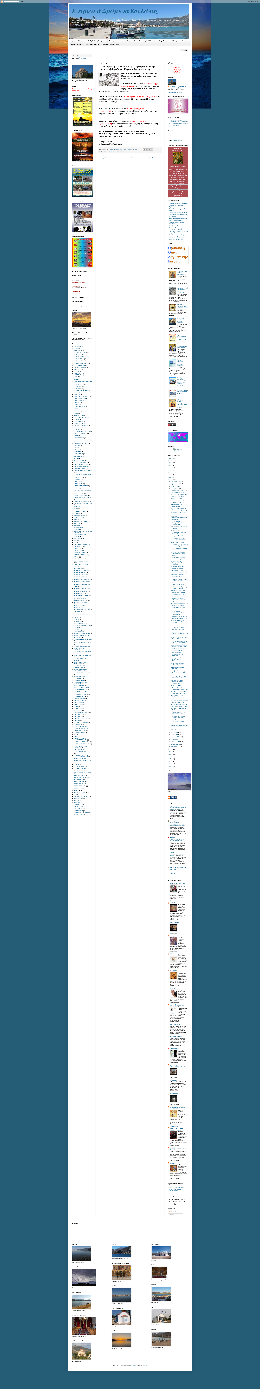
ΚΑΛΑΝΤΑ (76, 540)
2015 (171, 477)
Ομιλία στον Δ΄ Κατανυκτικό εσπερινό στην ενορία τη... (178, 513)
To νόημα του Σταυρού (177, 536)
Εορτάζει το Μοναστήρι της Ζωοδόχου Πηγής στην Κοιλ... (178, 672)
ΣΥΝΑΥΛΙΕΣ (77, 764)
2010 (171, 465)
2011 (171, 467)
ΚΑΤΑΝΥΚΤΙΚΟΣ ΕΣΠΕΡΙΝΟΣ (82, 544)
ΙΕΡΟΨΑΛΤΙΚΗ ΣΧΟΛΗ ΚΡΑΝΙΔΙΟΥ (80, 535)
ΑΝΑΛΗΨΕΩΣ (77, 389)
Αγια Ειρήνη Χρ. (78, 350)
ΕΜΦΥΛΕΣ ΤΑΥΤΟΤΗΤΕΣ (80, 462)
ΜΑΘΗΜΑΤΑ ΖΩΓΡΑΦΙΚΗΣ (81, 577)
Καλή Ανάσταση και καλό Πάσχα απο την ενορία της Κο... (178, 721)
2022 (171, 761)
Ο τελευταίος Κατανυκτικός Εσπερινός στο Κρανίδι (178, 591)
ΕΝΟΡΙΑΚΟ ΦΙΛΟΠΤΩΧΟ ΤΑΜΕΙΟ (83, 474)
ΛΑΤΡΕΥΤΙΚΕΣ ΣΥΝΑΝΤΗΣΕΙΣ (82, 561)
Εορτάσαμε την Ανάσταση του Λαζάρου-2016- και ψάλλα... (179, 638)
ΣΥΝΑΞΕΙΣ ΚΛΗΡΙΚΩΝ (80, 759)
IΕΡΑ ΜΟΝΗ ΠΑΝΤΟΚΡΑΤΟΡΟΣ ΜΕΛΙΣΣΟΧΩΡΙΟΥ (178, 1190)
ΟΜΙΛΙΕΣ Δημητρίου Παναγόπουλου (79, 630)
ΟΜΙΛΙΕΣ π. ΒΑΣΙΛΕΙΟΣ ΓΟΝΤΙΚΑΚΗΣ (80, 659)
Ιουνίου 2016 (174, 732)
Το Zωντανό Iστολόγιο (176, 1036)
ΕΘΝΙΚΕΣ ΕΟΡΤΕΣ (79, 438)
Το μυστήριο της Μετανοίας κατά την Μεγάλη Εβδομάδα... (178, 659)
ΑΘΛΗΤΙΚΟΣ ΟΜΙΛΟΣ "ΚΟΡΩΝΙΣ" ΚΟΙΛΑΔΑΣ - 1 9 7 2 (178, 124)
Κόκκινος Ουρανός (175, 1048)
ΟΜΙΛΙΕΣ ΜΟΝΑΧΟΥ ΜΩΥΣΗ (82, 646)
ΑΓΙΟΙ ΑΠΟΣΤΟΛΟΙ (79, 359)
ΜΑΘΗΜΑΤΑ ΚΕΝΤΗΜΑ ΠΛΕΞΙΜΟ (83, 581)
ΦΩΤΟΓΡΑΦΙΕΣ (78, 802)
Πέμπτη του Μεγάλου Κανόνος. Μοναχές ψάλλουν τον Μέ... (179, 549)
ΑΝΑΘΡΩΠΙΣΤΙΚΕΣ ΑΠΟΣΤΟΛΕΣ (83, 381)
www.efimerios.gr (175, 1024)
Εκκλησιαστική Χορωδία (110, 44)
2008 (171, 460)
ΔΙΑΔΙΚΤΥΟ (77, 429)
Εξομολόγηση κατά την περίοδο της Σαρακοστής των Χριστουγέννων (182, 290)
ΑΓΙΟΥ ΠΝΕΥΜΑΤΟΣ (79, 365)
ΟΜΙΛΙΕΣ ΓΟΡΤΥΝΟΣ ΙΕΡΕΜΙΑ (82, 633)
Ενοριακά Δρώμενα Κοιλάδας (115, 10)
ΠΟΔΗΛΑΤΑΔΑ (78, 724)
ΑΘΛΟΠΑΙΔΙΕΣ (78, 369)
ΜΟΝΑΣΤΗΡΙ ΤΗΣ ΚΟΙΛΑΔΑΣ (82, 610)
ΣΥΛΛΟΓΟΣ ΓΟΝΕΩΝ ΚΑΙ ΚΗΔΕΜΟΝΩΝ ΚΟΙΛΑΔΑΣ (81, 756)
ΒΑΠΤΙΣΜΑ (77, 405)
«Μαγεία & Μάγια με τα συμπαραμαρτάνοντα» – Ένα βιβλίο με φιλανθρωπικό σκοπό (177, 824)
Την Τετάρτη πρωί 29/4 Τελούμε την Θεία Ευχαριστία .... (182, 346)
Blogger (144, 1366)
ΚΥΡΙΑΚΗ (76, 557)
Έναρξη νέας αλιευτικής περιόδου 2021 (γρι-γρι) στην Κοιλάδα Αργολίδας (181, 381)
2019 (171, 754)
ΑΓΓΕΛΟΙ (76, 348)
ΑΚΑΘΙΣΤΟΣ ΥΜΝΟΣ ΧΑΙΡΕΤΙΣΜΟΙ (79, 374)
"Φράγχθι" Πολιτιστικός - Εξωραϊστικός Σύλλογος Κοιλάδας (178, 120)
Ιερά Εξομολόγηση (161, 41)
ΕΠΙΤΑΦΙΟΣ (77, 488)
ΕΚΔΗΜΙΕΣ (77, 445)
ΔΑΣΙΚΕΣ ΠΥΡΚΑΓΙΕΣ (80, 423)
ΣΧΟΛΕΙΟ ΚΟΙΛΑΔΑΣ (79, 766)
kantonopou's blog (175, 1080)
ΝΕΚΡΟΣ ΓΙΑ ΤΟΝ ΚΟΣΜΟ (177, 883)
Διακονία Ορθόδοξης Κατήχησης (94, 41)
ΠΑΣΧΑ (76, 706)
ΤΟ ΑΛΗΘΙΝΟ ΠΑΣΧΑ (176, 685)
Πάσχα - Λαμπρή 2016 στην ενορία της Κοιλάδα (178, 677)
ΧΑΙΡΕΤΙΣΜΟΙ (77, 804)
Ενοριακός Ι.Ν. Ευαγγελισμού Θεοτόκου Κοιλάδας (178, 87)
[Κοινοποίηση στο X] (148, 149)
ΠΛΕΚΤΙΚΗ (77, 720)
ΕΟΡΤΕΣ (76, 482)
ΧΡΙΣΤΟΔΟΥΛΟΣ (78, 809)
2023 (171, 763)
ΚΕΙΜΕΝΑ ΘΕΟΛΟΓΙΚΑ (80, 553)
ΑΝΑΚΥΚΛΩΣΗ (78, 386)
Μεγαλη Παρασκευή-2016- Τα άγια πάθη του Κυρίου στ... (179, 705)
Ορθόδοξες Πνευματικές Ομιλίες (177, 235)
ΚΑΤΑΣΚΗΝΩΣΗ (78, 546)
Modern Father (174, 1093)
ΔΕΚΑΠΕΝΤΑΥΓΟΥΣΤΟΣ (80, 425)
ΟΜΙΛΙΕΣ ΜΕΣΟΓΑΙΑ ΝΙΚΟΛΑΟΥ (82, 642)
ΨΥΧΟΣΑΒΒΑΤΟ (78, 815)
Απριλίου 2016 (175, 488)
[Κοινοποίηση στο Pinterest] (152, 149)
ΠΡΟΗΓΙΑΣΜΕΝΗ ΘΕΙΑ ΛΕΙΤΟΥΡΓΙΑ (80, 746)
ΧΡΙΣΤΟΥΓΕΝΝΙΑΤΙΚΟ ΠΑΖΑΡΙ (82, 813)
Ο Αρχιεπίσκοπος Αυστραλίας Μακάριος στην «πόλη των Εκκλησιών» (177, 841)
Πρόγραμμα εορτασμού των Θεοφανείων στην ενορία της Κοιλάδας (182, 363)
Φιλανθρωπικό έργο (178, 41)
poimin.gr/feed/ (174, 821)
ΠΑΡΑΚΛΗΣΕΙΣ (78, 704)
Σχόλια (172, 1214)
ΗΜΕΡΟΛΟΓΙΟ (78, 517)
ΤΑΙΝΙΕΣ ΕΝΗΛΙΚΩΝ (79, 775)
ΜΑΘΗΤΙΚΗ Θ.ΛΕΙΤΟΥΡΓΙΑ (81, 592)
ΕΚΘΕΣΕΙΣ (77, 450)
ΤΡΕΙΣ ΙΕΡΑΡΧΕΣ (78, 788)
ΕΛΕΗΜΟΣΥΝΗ (78, 456)
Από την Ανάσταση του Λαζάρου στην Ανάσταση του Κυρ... (179, 633)
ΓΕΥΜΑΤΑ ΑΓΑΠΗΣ (79, 415)
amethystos (173, 936)
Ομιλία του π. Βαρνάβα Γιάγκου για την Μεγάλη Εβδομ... (179, 701)
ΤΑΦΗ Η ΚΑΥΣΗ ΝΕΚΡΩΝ (81, 777)
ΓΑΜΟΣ (76, 413)
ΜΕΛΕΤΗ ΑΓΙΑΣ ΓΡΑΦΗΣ (80, 600)
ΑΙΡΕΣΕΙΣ (76, 371)
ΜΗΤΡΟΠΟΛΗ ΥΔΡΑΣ (80, 605)
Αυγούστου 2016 (175, 737)
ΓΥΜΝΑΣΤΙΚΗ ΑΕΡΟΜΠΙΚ (81, 417)
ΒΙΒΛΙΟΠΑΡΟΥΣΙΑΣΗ (79, 407)
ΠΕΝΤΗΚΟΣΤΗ (78, 716)
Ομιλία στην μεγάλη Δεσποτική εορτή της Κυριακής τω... (179, 641)
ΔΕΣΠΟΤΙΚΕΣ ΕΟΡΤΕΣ (80, 427)
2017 (171, 749)
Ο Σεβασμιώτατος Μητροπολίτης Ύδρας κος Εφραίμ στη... (178, 532)
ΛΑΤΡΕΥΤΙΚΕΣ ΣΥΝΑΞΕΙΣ (81, 564)
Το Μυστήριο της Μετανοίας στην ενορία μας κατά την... (179, 608)
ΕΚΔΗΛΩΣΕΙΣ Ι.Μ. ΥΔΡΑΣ (81, 443)
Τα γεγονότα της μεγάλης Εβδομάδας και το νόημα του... (178, 600)
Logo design (177, 451)
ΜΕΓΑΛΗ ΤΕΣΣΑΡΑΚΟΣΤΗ (81, 596)
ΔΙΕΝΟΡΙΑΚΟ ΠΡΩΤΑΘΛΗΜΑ (82, 432)
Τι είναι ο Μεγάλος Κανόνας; (178, 542)
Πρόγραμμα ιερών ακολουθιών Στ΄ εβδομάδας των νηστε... (179, 595)
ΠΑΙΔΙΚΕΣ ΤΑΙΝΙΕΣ (79, 700)
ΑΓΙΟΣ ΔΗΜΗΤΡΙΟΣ (79, 361)
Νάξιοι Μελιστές (174, 954)
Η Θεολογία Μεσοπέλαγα (177, 1005)
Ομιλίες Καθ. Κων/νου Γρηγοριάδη (178, 203)
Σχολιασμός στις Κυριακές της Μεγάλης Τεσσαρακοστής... (179, 571)
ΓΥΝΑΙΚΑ (76, 419)
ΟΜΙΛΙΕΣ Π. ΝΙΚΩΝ (79, 685)
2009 (171, 463)
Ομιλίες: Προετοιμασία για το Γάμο (178, 212)
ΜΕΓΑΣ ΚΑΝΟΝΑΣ (79, 598)
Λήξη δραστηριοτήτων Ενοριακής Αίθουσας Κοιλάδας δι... (177, 681)
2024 (171, 766)
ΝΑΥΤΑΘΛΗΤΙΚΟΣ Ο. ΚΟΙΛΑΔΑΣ (82, 614)
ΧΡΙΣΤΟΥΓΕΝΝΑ (78, 811)
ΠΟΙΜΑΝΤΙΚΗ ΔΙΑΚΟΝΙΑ (119, 152)
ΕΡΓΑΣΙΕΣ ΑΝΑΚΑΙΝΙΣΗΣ (80, 495)
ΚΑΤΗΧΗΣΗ (77, 548)
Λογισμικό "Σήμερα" (177, 140)
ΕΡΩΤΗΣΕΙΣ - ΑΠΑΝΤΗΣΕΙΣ (81, 501)
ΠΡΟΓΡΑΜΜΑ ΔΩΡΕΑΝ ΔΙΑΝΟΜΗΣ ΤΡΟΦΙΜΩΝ (80, 739)
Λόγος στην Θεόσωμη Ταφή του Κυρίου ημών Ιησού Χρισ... (179, 726)
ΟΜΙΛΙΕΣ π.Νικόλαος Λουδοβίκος (178, 218)
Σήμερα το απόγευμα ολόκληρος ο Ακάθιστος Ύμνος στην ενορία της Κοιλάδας (182, 403)
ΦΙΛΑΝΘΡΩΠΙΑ (78, 798)
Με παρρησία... (174, 970)
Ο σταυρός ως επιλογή (177, 498)
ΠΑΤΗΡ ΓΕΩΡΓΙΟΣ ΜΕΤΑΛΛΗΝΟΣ (79, 709)
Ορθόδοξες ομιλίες (77, 44)
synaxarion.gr (178, 195)
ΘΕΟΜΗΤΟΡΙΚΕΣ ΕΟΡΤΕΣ (81, 521)
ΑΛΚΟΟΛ (76, 379)
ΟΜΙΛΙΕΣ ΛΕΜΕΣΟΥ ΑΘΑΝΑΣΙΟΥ (83, 639)
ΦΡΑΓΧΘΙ (76, 800)
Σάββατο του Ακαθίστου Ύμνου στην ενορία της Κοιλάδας (179, 583)
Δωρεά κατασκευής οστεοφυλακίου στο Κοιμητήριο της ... (177, 654)
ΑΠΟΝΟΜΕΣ (77, 402)
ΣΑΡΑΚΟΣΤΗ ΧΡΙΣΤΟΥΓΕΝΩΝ (82, 751)
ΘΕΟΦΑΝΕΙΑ (77, 525)
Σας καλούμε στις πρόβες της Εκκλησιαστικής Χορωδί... (178, 649)
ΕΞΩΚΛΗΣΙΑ (77, 479)
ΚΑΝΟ (75, 542)
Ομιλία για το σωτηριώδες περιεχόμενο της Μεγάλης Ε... (178, 622)
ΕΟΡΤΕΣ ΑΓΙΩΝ (78, 484)
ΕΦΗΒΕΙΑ (76, 513)
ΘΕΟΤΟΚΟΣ (77, 523)
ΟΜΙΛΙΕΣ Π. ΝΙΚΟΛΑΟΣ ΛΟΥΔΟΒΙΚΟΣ (80, 682)
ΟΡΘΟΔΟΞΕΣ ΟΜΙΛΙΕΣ (80, 694)
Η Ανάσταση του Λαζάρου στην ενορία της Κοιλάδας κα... (179, 587)
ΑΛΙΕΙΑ (75, 377)
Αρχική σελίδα (75, 41)
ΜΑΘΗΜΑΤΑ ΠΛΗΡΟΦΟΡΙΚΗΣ (82, 588)
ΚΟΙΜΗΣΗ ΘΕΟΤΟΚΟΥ (80, 555)
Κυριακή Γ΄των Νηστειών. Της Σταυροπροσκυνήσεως (179, 495)
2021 (171, 759)
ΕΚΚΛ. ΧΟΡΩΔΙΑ (78, 454)
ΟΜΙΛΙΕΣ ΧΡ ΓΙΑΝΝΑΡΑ (80, 692)
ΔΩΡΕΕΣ (76, 436)
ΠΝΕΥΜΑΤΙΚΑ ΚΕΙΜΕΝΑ (80, 722)
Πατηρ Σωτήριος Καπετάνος (81, 712)
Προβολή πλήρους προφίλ (175, 92)
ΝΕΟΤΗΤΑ (76, 617)
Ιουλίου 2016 (174, 734)
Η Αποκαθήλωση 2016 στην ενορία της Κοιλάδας (178, 713)
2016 (171, 479)
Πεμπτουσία (173, 806)
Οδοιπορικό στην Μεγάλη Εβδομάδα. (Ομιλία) (177, 664)
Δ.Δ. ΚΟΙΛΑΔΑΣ (78, 421)
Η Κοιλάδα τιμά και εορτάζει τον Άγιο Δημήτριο (182, 392)
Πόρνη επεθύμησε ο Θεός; (178, 629)
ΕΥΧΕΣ (76, 509)
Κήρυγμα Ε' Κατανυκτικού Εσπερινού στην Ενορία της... (178, 554)
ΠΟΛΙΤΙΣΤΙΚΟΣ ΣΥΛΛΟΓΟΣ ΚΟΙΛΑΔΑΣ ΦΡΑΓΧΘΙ (81, 729)
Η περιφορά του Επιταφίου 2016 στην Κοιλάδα (178, 717)
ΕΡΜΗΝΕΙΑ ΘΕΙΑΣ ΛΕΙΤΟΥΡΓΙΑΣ (83, 498)
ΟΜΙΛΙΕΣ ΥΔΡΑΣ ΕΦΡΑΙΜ (81, 690)
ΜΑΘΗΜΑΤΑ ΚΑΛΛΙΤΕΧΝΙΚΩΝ (82, 579)
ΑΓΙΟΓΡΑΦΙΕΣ (77, 355)
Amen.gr (172, 873)
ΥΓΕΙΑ (75, 794)
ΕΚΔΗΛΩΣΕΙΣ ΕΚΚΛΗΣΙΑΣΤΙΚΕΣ (83, 440)
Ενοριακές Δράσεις (92, 44)
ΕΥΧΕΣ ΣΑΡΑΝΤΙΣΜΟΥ (80, 511)
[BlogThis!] (146, 149)
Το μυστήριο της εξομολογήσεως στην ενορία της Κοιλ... (179, 518)
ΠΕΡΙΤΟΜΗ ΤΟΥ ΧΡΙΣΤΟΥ (81, 718)
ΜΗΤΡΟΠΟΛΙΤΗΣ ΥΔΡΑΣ (80, 608)
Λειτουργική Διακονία (116, 41)
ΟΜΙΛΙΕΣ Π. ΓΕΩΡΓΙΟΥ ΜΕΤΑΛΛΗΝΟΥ (80, 663)
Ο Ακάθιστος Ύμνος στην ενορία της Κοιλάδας (177, 567)
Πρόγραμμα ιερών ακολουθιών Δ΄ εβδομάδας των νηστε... (179, 491)
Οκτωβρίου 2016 (175, 741)
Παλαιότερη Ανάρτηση (155, 158)
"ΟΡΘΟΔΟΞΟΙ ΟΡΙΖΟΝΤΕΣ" (176, 1187)
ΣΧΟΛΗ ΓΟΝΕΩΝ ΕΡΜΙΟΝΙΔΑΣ (82, 772)
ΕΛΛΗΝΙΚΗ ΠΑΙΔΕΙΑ (79, 460)
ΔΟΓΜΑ (172, 852)
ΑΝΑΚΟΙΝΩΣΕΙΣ (78, 384)
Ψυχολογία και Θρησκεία (176, 220)
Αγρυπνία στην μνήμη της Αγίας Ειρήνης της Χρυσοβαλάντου (181, 337)
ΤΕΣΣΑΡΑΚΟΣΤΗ (78, 780)
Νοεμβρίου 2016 (175, 744)
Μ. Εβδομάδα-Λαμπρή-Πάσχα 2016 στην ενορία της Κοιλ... (179, 645)
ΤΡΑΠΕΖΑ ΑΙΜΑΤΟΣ (79, 782)
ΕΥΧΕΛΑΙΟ (77, 507)
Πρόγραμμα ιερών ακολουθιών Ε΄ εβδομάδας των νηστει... (179, 539)
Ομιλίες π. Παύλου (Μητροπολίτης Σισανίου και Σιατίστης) (178, 228)
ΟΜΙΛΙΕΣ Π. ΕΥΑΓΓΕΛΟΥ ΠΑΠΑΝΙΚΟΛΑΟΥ (80, 670)
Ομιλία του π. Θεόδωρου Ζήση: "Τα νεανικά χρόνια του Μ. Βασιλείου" (182, 307)
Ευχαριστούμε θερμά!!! (177, 574)
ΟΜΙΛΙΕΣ (76, 628)
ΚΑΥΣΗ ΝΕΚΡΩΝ (78, 550)
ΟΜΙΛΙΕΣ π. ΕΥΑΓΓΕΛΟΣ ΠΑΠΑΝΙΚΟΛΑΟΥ (80, 666)
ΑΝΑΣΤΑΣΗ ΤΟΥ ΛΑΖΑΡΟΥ (81, 396)
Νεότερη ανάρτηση (104, 158)
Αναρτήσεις (173, 1211)
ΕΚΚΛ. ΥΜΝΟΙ (77, 452)
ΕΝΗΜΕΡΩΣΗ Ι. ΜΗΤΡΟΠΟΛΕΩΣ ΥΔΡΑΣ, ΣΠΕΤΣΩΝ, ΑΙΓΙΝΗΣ (177, 1128)
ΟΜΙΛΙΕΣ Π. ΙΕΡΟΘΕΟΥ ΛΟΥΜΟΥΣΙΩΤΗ (80, 677)
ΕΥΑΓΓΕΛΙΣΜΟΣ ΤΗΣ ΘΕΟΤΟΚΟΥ (83, 503)
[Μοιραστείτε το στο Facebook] (150, 149)
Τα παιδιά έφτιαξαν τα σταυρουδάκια (176, 505)
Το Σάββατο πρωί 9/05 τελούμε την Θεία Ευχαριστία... (182, 273)
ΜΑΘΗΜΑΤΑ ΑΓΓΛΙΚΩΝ (80, 573)
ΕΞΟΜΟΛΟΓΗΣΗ (107, 152)
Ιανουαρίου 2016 (175, 481)
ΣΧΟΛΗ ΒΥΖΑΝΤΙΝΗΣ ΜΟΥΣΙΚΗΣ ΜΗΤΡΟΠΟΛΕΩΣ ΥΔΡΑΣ (83, 769)
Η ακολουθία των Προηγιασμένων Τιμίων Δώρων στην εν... (178, 523)
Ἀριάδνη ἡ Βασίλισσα (177, 183)
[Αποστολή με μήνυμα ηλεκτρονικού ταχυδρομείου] (144, 149)
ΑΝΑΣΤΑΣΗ (77, 394)
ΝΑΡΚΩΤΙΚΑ (77, 612)
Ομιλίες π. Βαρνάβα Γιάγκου (176, 239)
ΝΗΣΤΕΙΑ (76, 619)
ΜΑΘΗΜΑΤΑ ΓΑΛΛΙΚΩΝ (80, 575)
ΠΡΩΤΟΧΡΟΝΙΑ (78, 749)
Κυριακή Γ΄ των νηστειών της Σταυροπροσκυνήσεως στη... (179, 509)
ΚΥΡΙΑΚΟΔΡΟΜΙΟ (79, 559)
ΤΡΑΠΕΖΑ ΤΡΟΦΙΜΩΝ (80, 786)
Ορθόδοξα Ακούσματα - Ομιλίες (177, 237)
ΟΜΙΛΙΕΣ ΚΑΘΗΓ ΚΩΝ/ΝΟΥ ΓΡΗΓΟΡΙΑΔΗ (81, 636)
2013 (171, 472)
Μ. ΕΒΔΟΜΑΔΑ (78, 569)
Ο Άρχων (172, 837)
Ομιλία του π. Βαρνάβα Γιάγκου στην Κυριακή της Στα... (179, 501)
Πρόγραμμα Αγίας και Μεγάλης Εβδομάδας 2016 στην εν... (179, 617)
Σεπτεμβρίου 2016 (176, 739)
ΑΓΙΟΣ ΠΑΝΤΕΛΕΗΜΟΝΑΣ (81, 363)
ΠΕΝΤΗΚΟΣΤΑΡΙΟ (79, 714)
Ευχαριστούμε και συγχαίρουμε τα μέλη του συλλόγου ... (179, 626)
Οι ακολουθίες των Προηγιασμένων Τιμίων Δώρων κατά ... (178, 563)
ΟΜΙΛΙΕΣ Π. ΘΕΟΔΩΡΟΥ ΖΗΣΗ (82, 673)
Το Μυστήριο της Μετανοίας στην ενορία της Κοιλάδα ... (179, 558)
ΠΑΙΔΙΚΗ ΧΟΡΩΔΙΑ (79, 702)
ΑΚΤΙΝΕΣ (172, 903)
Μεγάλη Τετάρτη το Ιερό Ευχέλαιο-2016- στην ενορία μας (179, 697)
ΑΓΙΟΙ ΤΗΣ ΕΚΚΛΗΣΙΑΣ (80, 357)
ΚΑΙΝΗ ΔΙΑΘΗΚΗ (78, 538)
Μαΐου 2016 (174, 730)
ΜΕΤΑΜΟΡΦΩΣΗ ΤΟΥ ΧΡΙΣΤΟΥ (82, 602)
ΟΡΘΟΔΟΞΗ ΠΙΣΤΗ (79, 696)
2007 (171, 458)
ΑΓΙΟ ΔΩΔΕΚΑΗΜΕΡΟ (80, 353)
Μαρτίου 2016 (175, 486)
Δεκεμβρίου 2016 (176, 746)
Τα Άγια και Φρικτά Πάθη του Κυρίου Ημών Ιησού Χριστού (179, 688)
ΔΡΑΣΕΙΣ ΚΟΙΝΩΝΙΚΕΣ (80, 434)
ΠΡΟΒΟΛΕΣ (77, 736)
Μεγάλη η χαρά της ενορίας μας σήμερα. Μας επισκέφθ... (179, 604)
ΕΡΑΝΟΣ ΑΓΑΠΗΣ (78, 493)
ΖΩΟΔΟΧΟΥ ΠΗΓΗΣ (79, 515)
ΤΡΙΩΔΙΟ (76, 790)
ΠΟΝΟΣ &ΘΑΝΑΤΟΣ (79, 732)
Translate (85, 58)
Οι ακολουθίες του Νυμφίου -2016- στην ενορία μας (178, 692)
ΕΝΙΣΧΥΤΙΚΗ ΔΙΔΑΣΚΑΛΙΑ (81, 466)
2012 (171, 470)
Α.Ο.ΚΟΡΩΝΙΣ (77, 346)
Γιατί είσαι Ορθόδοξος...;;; (177, 577)
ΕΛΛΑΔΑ (76, 458)
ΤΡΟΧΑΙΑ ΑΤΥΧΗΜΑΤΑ (80, 792)
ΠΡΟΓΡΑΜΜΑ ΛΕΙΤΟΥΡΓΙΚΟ (81, 742)
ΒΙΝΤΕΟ (76, 409)
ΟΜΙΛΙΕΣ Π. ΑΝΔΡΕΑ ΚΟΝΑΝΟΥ (83, 652)
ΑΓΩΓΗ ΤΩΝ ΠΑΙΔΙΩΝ (80, 367)
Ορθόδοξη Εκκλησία (79, 698)
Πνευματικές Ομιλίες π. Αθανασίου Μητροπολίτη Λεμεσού (178, 232)
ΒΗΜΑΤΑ (172, 988)
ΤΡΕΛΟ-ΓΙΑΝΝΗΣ (175, 922)
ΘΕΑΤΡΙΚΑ (77, 519)
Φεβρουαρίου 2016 (176, 484)
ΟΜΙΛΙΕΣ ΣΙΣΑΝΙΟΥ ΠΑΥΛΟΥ (81, 687)
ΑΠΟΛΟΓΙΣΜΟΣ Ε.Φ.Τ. (80, 398)
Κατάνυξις (172, 1163)
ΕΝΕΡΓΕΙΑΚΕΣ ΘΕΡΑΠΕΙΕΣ (81, 464)
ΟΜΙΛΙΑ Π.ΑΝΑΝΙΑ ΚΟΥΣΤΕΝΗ (82, 626)
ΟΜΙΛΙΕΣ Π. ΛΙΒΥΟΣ (79, 680)
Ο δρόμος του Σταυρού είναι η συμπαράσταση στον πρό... (179, 579)
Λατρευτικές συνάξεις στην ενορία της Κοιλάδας (181, 320)
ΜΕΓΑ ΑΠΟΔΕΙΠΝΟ (79, 594)
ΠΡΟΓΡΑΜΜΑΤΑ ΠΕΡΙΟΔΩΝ (81, 744)
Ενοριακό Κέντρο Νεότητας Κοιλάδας (139, 41)
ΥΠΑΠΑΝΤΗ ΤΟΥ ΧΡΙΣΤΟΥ (81, 796)
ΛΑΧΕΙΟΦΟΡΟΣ (78, 566)
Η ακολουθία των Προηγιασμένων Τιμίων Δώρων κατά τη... (178, 613)
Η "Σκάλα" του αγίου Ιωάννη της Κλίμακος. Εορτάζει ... (179, 545)
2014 (171, 474)
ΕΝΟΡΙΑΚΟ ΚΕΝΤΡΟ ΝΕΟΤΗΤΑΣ (83, 470)
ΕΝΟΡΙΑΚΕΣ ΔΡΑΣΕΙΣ (80, 468)
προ (75, 734)
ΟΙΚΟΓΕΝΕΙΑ (77, 621)
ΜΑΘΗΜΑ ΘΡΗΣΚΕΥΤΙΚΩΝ (81, 571)
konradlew (134, 1366)
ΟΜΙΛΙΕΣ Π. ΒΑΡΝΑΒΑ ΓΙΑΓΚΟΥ (82, 655)
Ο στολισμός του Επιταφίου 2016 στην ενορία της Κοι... (179, 709)
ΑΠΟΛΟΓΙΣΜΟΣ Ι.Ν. (79, 400)
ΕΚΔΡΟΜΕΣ (77, 447)
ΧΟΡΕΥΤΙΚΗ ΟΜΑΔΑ (79, 806)
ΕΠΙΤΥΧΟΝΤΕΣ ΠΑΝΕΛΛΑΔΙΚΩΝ (83, 490)
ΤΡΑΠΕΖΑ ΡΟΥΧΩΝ (79, 784)
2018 (171, 752)
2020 (171, 756)
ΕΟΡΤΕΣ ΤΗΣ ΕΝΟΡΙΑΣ (80, 486)
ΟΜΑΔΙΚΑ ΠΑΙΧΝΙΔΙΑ (79, 624)
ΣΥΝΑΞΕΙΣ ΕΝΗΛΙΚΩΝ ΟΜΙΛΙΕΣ (82, 761)
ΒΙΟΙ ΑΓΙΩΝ (77, 411)
